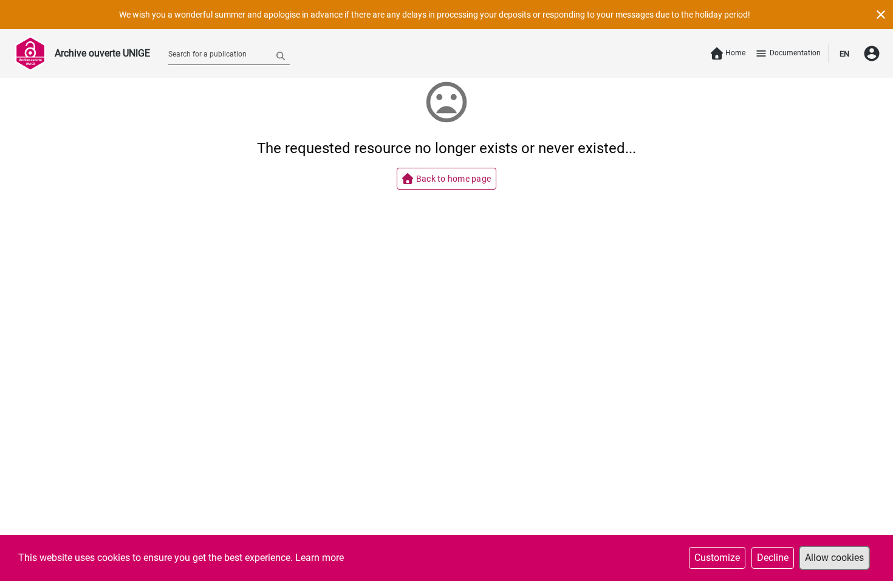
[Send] (281, 55)
